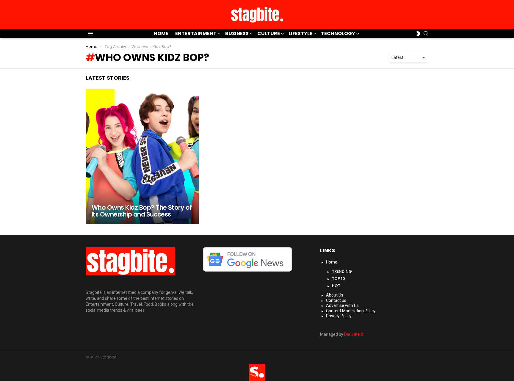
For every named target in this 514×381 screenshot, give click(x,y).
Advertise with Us (342, 305)
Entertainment (196, 33)
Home (161, 33)
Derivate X (353, 334)
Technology (338, 33)
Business (237, 33)
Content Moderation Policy (351, 310)
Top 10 (338, 278)
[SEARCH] (426, 33)
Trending (342, 271)
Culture (268, 33)
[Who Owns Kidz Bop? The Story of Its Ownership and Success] (142, 156)
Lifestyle (300, 33)
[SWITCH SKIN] (418, 33)
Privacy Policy (339, 315)
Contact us (336, 300)
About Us (334, 295)
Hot (336, 286)
